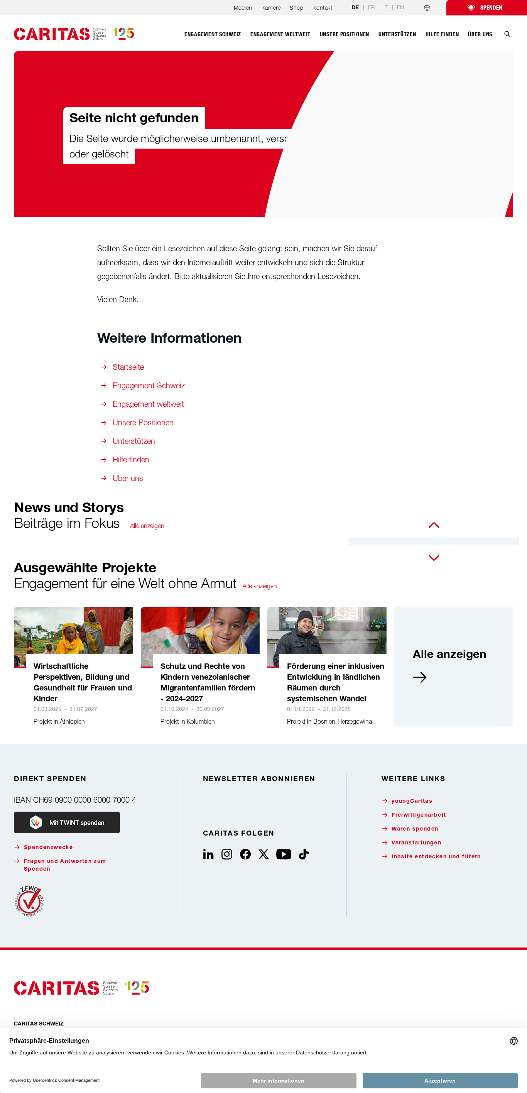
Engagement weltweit (148, 403)
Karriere (271, 7)
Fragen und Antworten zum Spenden (65, 865)
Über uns (128, 478)
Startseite (128, 366)
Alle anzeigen (147, 525)
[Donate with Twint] (67, 822)
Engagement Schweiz (149, 385)
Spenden (491, 7)
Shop (296, 7)
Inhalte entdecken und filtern (436, 857)
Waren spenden (415, 829)
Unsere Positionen (143, 422)
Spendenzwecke (48, 848)
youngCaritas (412, 801)
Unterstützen (134, 441)
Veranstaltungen (416, 843)
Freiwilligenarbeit (419, 815)
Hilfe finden (131, 459)
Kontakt (322, 7)
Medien (243, 7)
